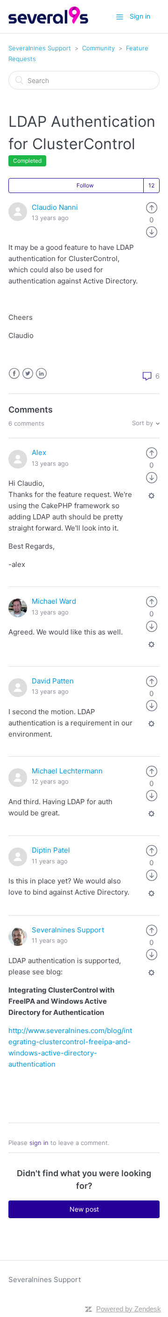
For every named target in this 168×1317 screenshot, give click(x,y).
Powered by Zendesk (128, 1309)
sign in (39, 1142)
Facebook (14, 373)
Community (98, 48)
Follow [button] (85, 185)
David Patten (53, 680)
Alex (39, 452)
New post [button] (84, 1209)
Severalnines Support (39, 48)
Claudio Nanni (55, 207)
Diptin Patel (51, 850)
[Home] (48, 21)
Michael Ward (54, 601)
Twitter (28, 373)
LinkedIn (41, 373)
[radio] (151, 207)
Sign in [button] (140, 16)
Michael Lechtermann (67, 770)
